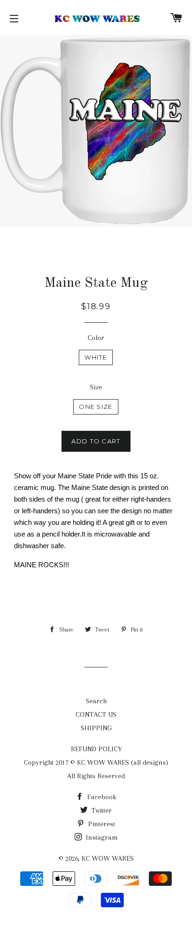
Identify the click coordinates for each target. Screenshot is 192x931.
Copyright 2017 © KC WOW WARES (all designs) (96, 762)
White (95, 357)
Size (96, 387)
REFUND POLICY (96, 749)
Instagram (101, 837)
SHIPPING (96, 728)
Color (96, 337)
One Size (95, 406)
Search (96, 701)
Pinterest (100, 824)
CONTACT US (96, 714)
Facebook (101, 797)
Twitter (100, 810)
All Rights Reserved (96, 776)
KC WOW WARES (108, 858)
